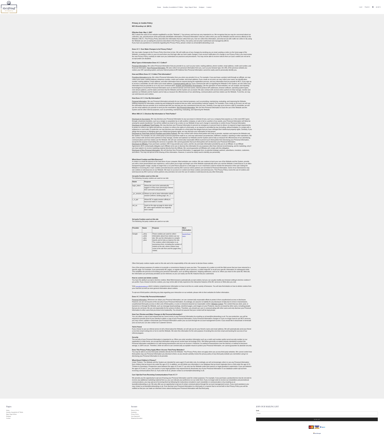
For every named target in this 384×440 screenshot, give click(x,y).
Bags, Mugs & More (11, 414)
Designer (8, 416)
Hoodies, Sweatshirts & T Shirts (14, 412)
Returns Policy (135, 410)
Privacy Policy (135, 414)
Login (360, 7)
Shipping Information (136, 418)
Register (367, 7)
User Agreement (135, 416)
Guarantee (134, 412)
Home (7, 410)
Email (257, 410)
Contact (8, 418)
